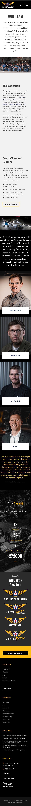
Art (25, 104)
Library (18, 104)
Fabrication (22, 98)
